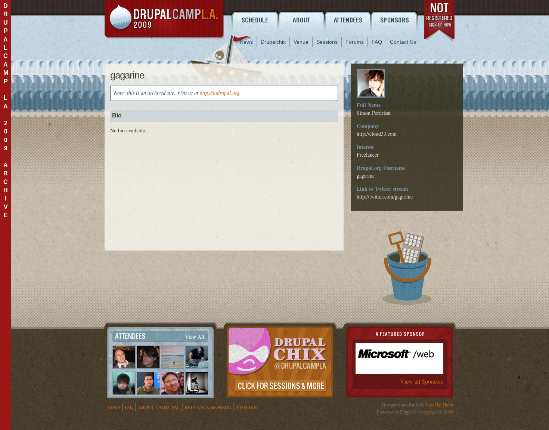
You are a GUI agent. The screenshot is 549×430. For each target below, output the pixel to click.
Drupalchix (273, 42)
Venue (301, 42)
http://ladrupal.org (219, 92)
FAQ (377, 42)
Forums (354, 42)
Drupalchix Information (280, 360)
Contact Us (403, 42)
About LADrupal (159, 407)
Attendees (348, 19)
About (301, 19)
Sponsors (395, 19)
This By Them (439, 404)
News (246, 42)
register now (440, 22)
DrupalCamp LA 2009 (164, 19)
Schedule (255, 19)
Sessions (327, 42)
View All (194, 336)
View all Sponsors (421, 381)
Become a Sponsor (208, 407)
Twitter (246, 407)
